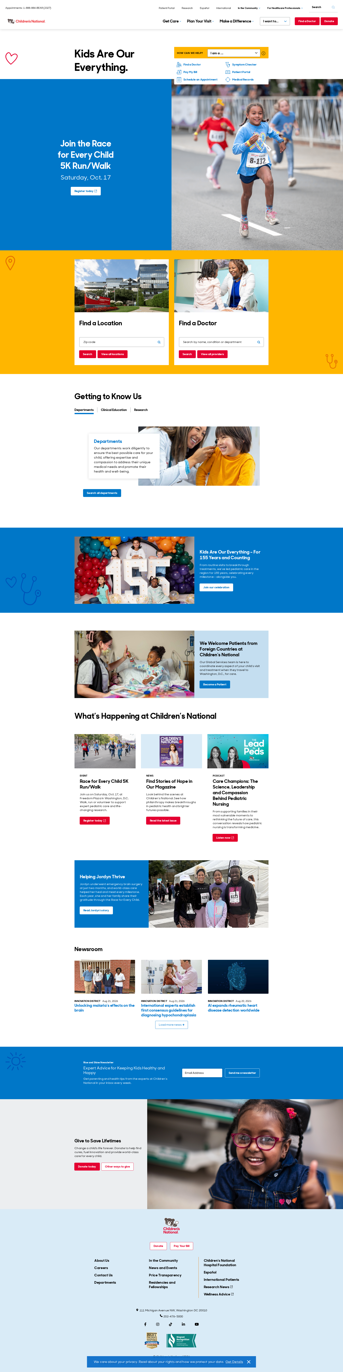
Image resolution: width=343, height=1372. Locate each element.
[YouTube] (197, 1324)
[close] (248, 1362)
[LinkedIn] (183, 1324)
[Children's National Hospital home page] (26, 21)
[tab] (85, 409)
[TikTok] (170, 1324)
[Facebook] (145, 1324)
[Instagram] (157, 1324)
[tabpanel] (171, 463)
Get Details (234, 1362)
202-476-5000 (173, 1316)
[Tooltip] (263, 53)
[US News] (152, 1340)
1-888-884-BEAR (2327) (37, 7)
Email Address (192, 1071)
